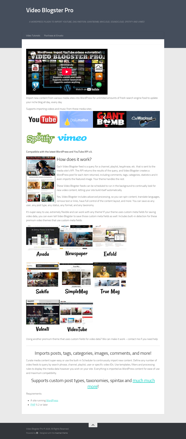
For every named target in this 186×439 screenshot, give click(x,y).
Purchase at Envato (53, 35)
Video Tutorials (33, 35)
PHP (33, 404)
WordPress (52, 400)
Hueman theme (61, 433)
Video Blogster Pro (49, 10)
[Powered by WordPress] (37, 433)
